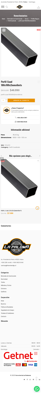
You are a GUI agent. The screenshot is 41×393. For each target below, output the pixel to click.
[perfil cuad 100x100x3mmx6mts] (39, 82)
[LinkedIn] (39, 379)
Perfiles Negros (35, 19)
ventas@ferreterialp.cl (8, 265)
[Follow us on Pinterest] (33, 379)
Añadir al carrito (21, 100)
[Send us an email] (30, 379)
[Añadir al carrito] (37, 208)
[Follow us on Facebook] (27, 379)
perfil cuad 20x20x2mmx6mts (11, 211)
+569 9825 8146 (21, 122)
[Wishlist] (3, 30)
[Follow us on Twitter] (24, 379)
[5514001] (20, 52)
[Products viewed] (36, 378)
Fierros (27, 19)
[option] (20, 53)
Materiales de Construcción (14, 19)
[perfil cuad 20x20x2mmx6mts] (20, 183)
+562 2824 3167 (22, 118)
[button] (37, 389)
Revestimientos (20, 15)
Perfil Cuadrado (12, 21)
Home (3, 19)
